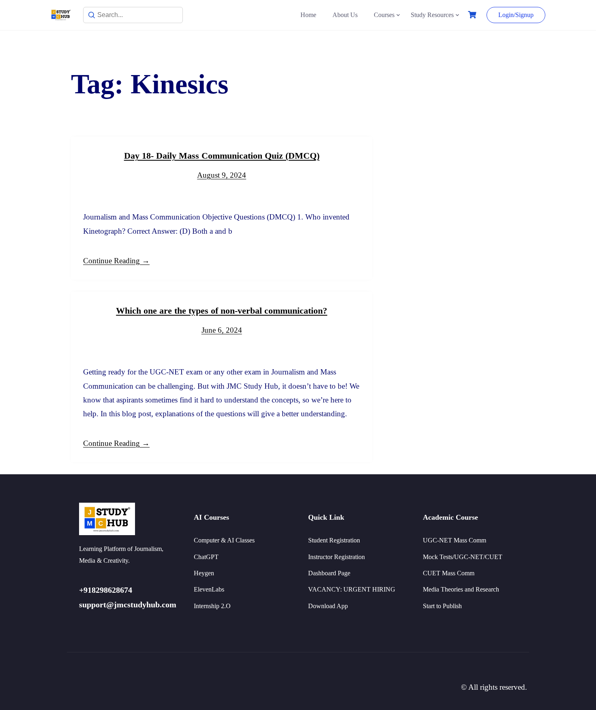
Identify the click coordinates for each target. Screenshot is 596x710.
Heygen (204, 573)
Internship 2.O (212, 605)
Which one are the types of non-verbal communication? (221, 311)
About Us (345, 14)
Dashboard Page (329, 573)
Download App (328, 605)
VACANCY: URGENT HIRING (351, 589)
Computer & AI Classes (224, 540)
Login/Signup (516, 14)
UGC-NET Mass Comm (454, 540)
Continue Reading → (116, 260)
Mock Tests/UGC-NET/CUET (462, 556)
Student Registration (334, 540)
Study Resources (432, 14)
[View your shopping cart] (473, 15)
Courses (384, 14)
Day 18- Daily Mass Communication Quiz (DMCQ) (221, 156)
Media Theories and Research (461, 589)
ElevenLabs (209, 589)
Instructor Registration (336, 556)
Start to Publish (442, 605)
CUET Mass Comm (448, 573)
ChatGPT (206, 556)
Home (308, 14)
